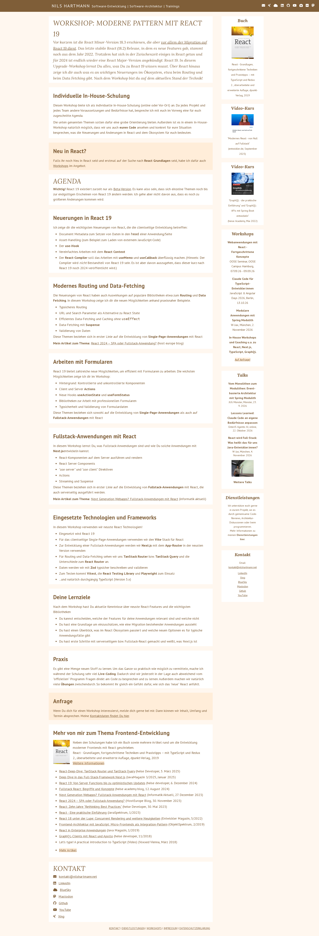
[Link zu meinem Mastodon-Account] (313, 5)
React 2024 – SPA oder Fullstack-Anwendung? (124, 343)
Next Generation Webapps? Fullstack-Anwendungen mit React (134, 499)
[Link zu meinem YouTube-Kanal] (294, 5)
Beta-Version (122, 189)
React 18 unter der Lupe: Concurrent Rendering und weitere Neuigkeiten (109, 818)
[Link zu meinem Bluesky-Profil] (276, 5)
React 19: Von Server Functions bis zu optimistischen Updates (102, 783)
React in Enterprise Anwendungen (82, 830)
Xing (61, 916)
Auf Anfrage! (242, 359)
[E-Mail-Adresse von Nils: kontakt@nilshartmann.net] (263, 5)
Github (63, 903)
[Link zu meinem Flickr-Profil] (307, 5)
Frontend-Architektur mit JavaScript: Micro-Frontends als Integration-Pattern (113, 824)
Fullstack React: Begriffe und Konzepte (86, 789)
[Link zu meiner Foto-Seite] (301, 5)
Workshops (60, 166)
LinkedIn (64, 883)
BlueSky (65, 890)
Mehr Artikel (68, 850)
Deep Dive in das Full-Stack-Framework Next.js (92, 777)
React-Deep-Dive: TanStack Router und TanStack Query (97, 771)
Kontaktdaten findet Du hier (109, 716)
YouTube (65, 910)
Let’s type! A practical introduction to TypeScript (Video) (98, 842)
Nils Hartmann (71, 6)
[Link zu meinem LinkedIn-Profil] (282, 5)
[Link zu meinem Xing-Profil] (269, 5)
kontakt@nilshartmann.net (78, 876)
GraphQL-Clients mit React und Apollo (86, 836)
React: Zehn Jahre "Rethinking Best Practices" (90, 806)
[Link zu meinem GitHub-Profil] (288, 5)
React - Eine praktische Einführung (83, 812)
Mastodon (66, 896)
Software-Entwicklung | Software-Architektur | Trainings (136, 6)
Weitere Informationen (88, 763)
